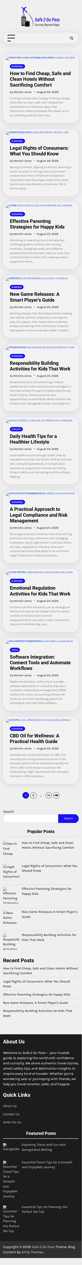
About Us (10, 1106)
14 (48, 795)
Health (16, 429)
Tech (15, 649)
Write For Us (12, 1122)
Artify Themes (32, 1252)
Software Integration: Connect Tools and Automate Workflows (40, 662)
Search (8, 811)
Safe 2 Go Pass (43, 1247)
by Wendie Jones (21, 92)
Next (56, 795)
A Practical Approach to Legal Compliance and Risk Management (39, 514)
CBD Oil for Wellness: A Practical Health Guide (34, 738)
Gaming (17, 287)
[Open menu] (11, 38)
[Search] (71, 38)
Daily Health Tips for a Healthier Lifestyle (33, 439)
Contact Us (11, 1114)
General (17, 66)
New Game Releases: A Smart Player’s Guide (35, 297)
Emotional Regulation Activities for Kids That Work (40, 590)
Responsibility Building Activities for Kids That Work (40, 366)
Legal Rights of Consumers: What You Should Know (39, 150)
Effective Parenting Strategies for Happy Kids (37, 224)
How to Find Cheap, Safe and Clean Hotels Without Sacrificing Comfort (40, 79)
